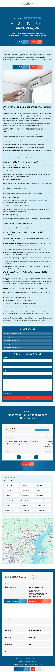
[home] (27, 3)
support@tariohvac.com (11, 587)
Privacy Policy (15, 664)
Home (15, 18)
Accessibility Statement (33, 664)
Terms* (11, 393)
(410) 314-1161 (8, 586)
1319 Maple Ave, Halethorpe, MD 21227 (38, 578)
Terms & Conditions (23, 664)
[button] (39, 669)
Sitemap (40, 664)
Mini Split (20, 18)
